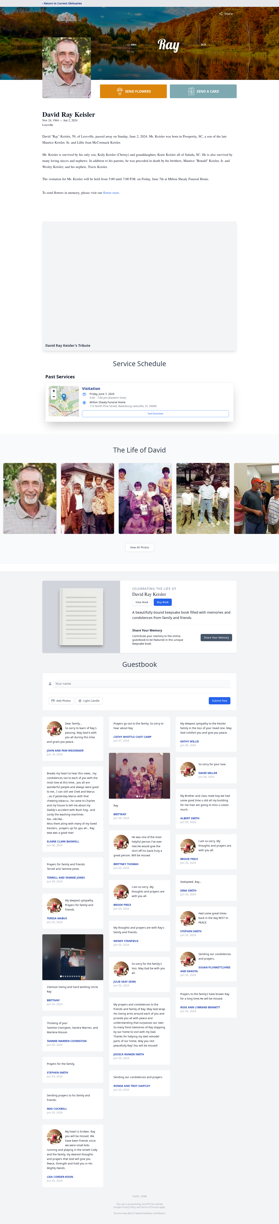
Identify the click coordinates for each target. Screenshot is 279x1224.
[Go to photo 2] (63, 976)
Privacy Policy (129, 1207)
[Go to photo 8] (77, 976)
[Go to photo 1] (61, 976)
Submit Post (219, 700)
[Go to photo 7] (74, 976)
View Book (142, 602)
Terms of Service (150, 1207)
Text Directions (155, 413)
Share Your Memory (216, 637)
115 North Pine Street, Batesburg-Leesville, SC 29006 (123, 406)
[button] (63, 397)
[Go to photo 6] (72, 976)
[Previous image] (46, 957)
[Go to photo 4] (68, 976)
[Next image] (99, 957)
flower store (111, 192)
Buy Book (163, 602)
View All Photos (139, 547)
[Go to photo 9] (79, 976)
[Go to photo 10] (81, 976)
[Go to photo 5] (70, 976)
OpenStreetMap (143, 1213)
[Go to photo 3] (65, 976)
